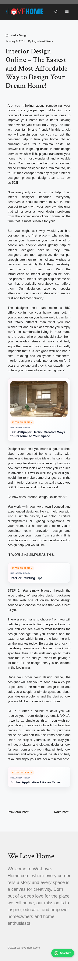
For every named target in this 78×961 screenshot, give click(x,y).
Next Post (61, 812)
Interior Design (18, 35)
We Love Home (31, 856)
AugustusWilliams (42, 41)
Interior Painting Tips (26, 578)
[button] (56, 12)
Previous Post (18, 812)
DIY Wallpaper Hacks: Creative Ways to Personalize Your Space (37, 434)
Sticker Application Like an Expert (36, 782)
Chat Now (65, 953)
